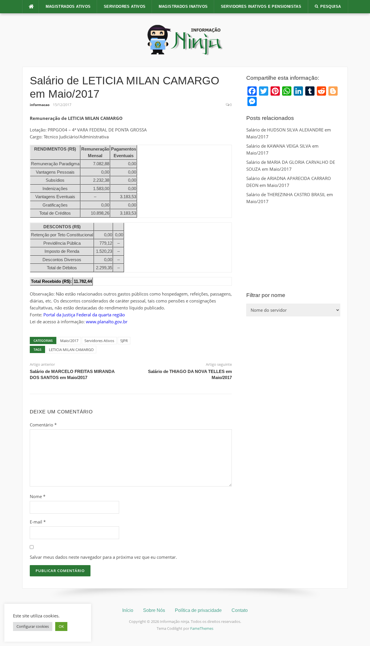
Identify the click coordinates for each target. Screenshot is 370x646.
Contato (240, 610)
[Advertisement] (293, 248)
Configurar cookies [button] (32, 626)
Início (127, 610)
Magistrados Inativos (183, 6)
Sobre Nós (154, 610)
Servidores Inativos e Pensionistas (261, 6)
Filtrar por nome (265, 295)
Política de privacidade (198, 610)
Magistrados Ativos (68, 6)
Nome (37, 496)
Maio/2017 (69, 340)
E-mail (38, 522)
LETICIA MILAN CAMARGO (71, 349)
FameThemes (201, 628)
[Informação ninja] (185, 39)
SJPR (124, 340)
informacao (39, 104)
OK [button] (61, 626)
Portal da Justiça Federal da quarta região (84, 315)
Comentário (43, 425)
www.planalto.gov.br (106, 321)
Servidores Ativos (125, 6)
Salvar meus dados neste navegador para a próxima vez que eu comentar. (103, 557)
